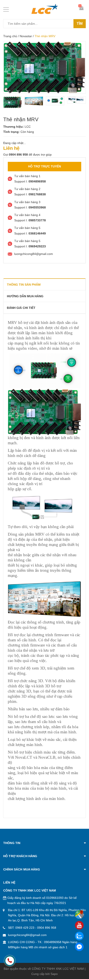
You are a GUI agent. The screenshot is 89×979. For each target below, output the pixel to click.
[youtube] (79, 925)
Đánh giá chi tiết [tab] (21, 307)
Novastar (26, 36)
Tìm (80, 23)
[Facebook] (79, 946)
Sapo (54, 974)
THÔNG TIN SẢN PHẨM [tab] (24, 284)
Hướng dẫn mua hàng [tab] (25, 296)
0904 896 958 (46, 927)
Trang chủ (10, 36)
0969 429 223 (24, 927)
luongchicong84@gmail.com (27, 935)
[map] (79, 914)
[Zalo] (79, 936)
